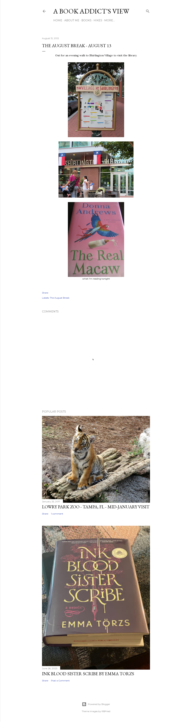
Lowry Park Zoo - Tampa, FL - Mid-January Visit (95, 507)
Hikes (98, 20)
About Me (71, 20)
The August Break (59, 297)
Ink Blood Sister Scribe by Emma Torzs (88, 674)
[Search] (148, 10)
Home (57, 20)
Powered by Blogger (99, 704)
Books (86, 20)
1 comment (57, 513)
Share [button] (45, 292)
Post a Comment (60, 680)
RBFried (106, 711)
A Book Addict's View (91, 11)
